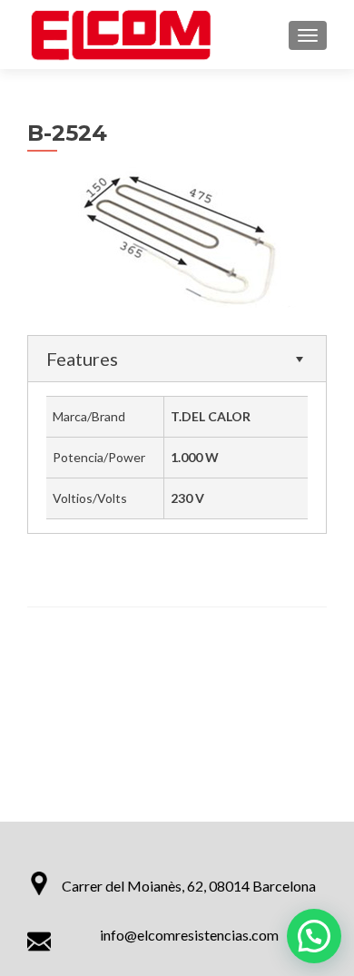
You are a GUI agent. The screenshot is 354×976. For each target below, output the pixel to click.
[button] (314, 936)
